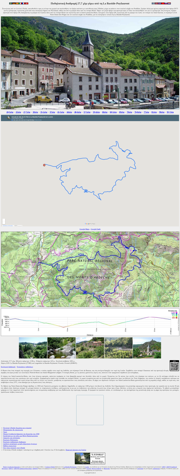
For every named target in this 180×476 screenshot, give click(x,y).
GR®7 (164, 467)
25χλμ (18, 112)
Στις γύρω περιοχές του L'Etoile (14, 448)
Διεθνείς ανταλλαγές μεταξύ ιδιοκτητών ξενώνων (20, 444)
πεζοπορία (140, 468)
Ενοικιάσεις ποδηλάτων (25, 367)
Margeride (107, 468)
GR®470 (35, 468)
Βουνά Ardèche (96, 468)
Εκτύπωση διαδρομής (8, 367)
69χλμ (121, 112)
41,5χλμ (60, 112)
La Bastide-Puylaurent (70, 467)
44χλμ (69, 112)
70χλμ (129, 112)
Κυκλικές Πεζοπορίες (10, 440)
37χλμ (52, 112)
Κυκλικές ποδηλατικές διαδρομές (14, 442)
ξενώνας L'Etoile (50, 467)
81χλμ (154, 112)
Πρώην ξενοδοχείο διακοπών (11, 467)
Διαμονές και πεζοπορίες (11, 438)
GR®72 (11, 468)
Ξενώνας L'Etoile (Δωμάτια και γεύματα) (17, 428)
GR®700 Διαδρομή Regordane (23, 468)
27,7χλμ (26, 112)
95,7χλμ (170, 112)
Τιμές (5, 432)
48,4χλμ (77, 112)
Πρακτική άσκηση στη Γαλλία (76, 450)
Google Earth (95, 229)
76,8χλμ (138, 112)
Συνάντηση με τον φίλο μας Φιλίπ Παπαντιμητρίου (20, 436)
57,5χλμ (87, 112)
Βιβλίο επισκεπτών (9, 446)
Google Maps (84, 229)
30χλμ (35, 112)
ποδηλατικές (156, 468)
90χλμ (161, 112)
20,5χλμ (9, 112)
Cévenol (88, 468)
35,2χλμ (43, 112)
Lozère (87, 467)
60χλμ (104, 112)
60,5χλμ (113, 112)
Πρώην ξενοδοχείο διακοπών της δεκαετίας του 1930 (21, 434)
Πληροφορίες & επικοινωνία (13, 430)
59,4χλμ (96, 112)
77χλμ (146, 112)
